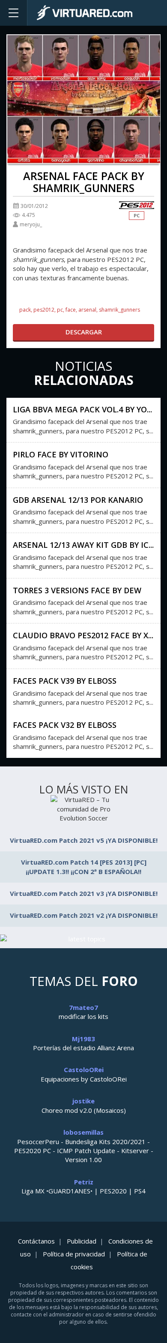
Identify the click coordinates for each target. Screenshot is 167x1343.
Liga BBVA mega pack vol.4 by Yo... (82, 409)
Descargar (84, 331)
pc (60, 309)
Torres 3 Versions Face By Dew (77, 590)
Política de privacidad (74, 1254)
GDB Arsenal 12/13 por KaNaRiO (78, 500)
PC (137, 215)
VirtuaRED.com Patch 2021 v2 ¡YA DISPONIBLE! (84, 915)
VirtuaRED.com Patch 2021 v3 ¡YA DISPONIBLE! (84, 893)
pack (25, 309)
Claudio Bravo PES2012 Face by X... (83, 635)
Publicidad (81, 1241)
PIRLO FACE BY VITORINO (60, 454)
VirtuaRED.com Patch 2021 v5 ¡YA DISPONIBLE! (84, 840)
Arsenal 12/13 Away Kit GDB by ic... (83, 545)
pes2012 (43, 309)
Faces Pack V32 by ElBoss (64, 725)
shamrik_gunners (119, 309)
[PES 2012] (136, 205)
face (71, 309)
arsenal (87, 309)
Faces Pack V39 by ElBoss (64, 681)
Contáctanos (36, 1241)
